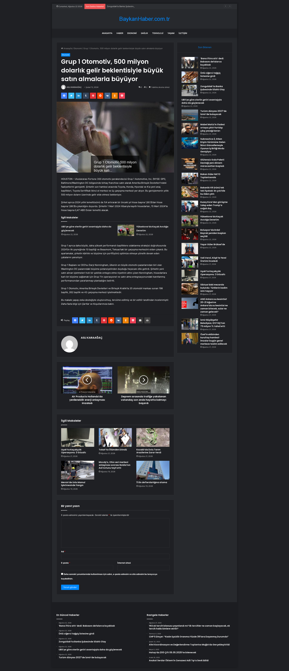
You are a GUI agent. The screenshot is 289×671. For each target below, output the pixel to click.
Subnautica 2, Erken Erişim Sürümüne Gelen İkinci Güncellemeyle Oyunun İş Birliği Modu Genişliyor (212, 145)
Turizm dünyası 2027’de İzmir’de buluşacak (213, 113)
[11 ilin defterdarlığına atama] (152, 470)
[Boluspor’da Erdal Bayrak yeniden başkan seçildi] (190, 234)
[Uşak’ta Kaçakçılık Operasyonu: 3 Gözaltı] (77, 437)
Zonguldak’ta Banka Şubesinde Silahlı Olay (126, 6)
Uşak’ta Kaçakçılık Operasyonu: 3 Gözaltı (73, 451)
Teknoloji (157, 33)
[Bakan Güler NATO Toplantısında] (190, 178)
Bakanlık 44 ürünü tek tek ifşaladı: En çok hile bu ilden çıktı (212, 190)
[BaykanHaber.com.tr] (144, 19)
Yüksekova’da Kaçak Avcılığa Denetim (211, 218)
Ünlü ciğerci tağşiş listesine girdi (210, 74)
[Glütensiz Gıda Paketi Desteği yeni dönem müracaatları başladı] (190, 164)
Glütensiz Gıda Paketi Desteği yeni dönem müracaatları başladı (212, 163)
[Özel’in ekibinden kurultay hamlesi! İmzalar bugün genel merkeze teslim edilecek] (190, 338)
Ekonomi (132, 33)
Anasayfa (107, 33)
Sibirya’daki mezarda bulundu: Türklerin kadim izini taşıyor (213, 287)
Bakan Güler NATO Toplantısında (210, 176)
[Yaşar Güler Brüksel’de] (190, 248)
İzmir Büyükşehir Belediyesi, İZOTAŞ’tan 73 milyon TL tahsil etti (212, 323)
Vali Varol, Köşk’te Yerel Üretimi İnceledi (213, 259)
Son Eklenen (204, 47)
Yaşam (171, 33)
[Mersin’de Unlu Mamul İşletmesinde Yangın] (77, 470)
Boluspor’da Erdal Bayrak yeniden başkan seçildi (213, 233)
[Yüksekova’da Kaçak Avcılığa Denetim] (126, 230)
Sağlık (144, 33)
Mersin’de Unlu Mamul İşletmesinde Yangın (73, 484)
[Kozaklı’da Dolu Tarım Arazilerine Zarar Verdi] (152, 437)
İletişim (183, 33)
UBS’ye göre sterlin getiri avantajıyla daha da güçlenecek (202, 101)
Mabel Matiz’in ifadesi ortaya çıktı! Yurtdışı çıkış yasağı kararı (212, 127)
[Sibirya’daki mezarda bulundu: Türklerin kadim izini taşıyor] (190, 288)
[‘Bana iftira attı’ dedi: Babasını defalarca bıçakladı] (190, 62)
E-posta (65, 563)
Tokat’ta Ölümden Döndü (113, 449)
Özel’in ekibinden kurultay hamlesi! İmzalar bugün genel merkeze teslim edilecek (213, 339)
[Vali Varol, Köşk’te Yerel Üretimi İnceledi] (190, 262)
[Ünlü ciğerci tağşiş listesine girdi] (190, 77)
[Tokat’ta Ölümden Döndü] (115, 437)
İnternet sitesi (124, 563)
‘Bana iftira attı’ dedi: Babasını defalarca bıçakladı (212, 61)
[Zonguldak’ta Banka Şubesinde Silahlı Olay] (190, 90)
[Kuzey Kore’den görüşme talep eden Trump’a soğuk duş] (190, 206)
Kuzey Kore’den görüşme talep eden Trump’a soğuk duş (214, 205)
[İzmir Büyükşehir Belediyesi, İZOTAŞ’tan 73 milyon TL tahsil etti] (190, 324)
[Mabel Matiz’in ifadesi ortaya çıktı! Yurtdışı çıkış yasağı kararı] (190, 128)
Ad (63, 551)
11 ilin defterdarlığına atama (151, 482)
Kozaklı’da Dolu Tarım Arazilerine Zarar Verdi (148, 451)
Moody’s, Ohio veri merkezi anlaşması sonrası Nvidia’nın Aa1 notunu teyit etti (114, 465)
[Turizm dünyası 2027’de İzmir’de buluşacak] (190, 115)
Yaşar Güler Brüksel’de (212, 244)
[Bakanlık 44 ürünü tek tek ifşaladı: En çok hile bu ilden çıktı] (190, 191)
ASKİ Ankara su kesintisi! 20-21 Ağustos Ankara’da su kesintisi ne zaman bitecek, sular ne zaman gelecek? (214, 305)
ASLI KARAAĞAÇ (74, 87)
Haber (120, 33)
